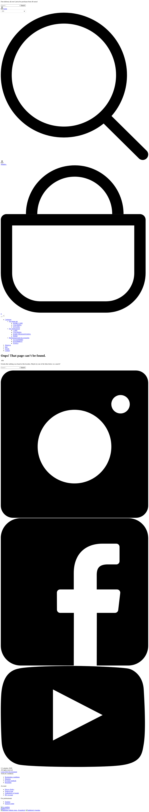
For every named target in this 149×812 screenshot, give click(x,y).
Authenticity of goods (12, 793)
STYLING (16, 327)
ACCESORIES (18, 340)
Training (7, 802)
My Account (9, 795)
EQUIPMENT (18, 341)
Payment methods (10, 781)
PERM (15, 336)
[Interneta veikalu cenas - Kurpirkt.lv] (13, 810)
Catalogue (8, 319)
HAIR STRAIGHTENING (22, 334)
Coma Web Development (9, 772)
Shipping (8, 779)
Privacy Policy (9, 789)
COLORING (17, 325)
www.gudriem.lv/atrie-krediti (5, 807)
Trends (7, 349)
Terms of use (9, 791)
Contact (7, 350)
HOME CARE (18, 323)
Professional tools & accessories (19, 338)
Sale (6, 347)
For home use (13, 321)
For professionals (14, 329)
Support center (9, 804)
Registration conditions (12, 777)
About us (8, 345)
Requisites (8, 782)
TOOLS (15, 343)
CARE (15, 330)
